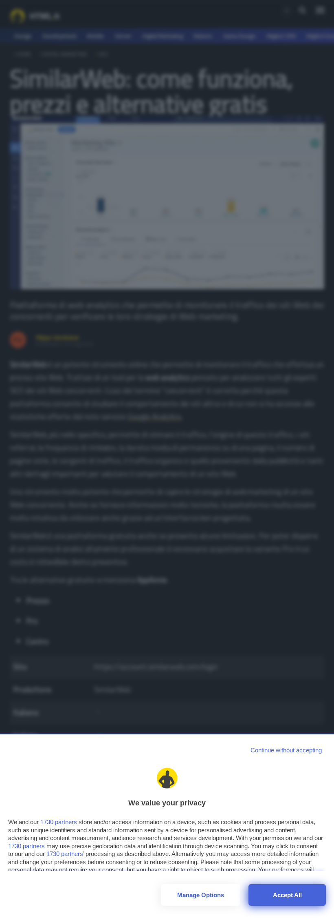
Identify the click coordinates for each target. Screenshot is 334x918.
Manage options (200, 894)
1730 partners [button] (58, 821)
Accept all (287, 894)
